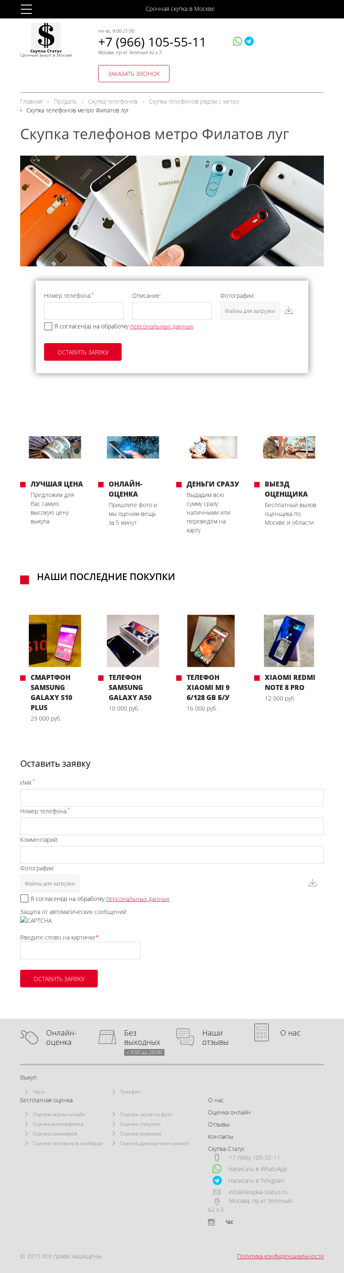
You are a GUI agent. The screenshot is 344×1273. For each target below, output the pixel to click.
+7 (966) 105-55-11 (152, 41)
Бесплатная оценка (46, 1100)
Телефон (130, 1091)
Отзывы (218, 1124)
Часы (39, 1091)
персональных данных (161, 326)
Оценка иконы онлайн (59, 1114)
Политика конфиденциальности (280, 1256)
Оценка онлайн (229, 1112)
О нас (290, 1033)
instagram (211, 1222)
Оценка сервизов (140, 1133)
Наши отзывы (215, 1037)
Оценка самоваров (55, 1133)
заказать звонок (134, 74)
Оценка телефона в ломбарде (68, 1143)
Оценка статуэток (140, 1123)
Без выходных (143, 1037)
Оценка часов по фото (146, 1114)
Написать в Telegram (256, 1180)
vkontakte (229, 1222)
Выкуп (28, 1077)
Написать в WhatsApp (257, 1169)
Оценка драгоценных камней (154, 1143)
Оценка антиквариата (58, 1123)
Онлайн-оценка (61, 1037)
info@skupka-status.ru (258, 1192)
